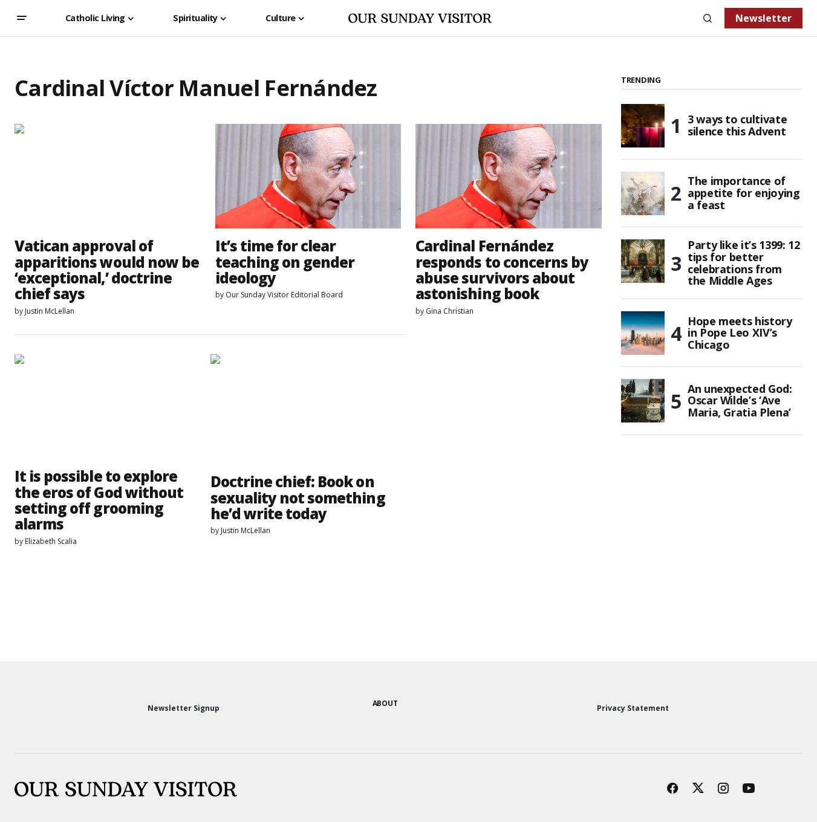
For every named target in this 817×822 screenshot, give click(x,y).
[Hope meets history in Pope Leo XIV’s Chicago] (643, 333)
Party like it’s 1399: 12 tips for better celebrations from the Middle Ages (743, 263)
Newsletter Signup (184, 708)
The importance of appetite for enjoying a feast (743, 192)
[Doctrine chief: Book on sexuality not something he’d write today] (308, 409)
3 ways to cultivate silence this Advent (737, 125)
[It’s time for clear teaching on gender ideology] (308, 176)
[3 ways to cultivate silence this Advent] (643, 125)
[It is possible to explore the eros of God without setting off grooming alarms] (108, 406)
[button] (22, 18)
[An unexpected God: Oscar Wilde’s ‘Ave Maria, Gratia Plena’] (643, 400)
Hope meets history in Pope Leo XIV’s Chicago (740, 333)
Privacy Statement (633, 708)
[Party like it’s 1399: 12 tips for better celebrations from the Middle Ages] (643, 261)
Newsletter (763, 18)
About (385, 703)
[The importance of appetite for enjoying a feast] (643, 193)
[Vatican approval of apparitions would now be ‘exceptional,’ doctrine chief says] (108, 176)
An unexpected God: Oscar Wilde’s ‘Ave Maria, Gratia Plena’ (740, 400)
